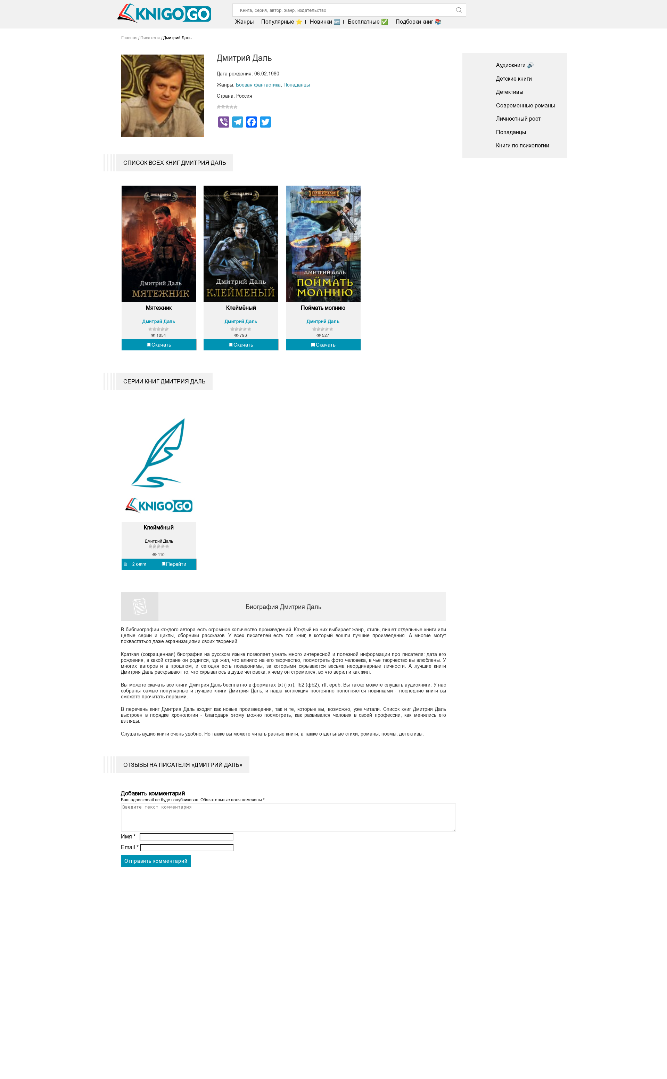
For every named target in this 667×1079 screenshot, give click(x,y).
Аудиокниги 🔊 (515, 65)
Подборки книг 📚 (418, 22)
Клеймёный (241, 308)
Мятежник (159, 308)
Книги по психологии (522, 145)
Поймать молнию (323, 308)
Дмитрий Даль (158, 321)
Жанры (244, 22)
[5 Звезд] (235, 107)
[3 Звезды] (227, 107)
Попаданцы (296, 85)
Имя (128, 836)
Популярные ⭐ (282, 22)
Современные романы (525, 105)
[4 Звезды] (231, 107)
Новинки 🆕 (325, 22)
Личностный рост (518, 119)
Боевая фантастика (258, 85)
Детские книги (514, 79)
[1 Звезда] (219, 107)
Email (130, 847)
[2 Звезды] (223, 107)
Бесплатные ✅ (368, 22)
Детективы (510, 92)
